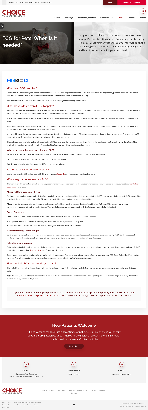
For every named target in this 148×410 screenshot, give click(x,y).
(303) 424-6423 (47, 2)
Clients (120, 17)
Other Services (106, 17)
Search (29, 405)
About (57, 17)
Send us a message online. (121, 374)
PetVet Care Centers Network (136, 406)
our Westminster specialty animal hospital (40, 295)
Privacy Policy (6, 403)
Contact (142, 17)
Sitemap (36, 405)
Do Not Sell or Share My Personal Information (27, 403)
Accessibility (21, 405)
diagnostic (60, 174)
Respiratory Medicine (87, 17)
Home (44, 390)
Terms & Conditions (8, 405)
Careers (131, 17)
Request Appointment (131, 2)
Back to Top (5, 407)
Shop (110, 2)
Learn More (74, 346)
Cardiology (68, 17)
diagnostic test (35, 250)
